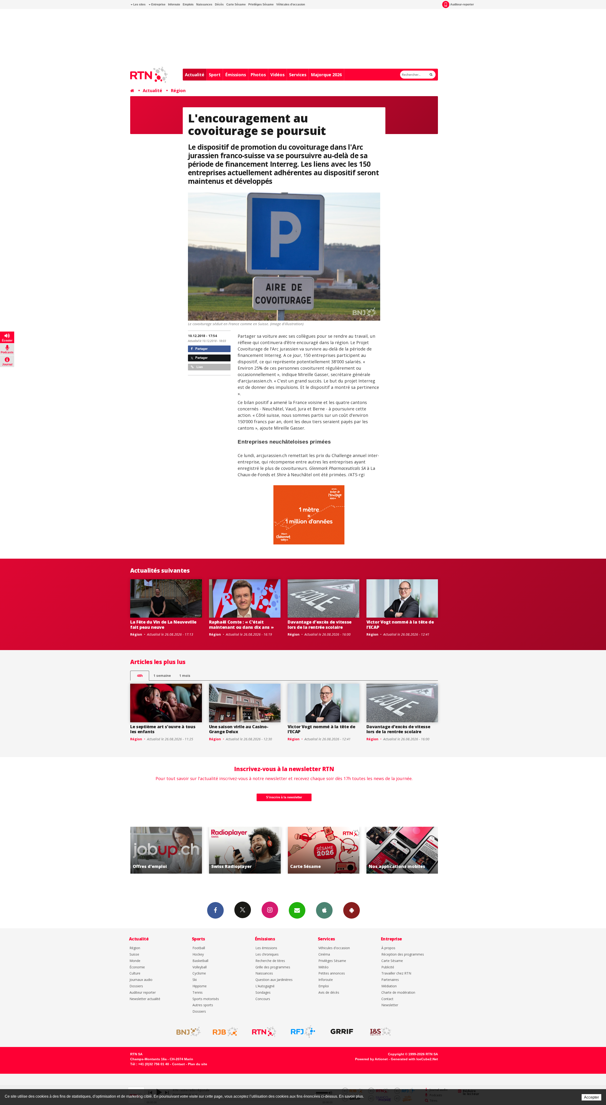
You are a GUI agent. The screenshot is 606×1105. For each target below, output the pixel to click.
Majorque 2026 (326, 74)
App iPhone (324, 910)
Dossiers (136, 986)
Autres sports (202, 1005)
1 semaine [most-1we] (162, 675)
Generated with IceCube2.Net (414, 1059)
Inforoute (174, 4)
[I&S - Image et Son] (380, 1031)
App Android (351, 910)
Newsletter (389, 1005)
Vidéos (277, 74)
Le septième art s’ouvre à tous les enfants (162, 729)
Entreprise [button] (158, 4)
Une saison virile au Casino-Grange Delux (238, 729)
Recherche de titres (270, 961)
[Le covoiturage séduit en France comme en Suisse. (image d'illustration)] (284, 257)
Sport (215, 74)
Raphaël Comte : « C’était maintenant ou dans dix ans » (241, 624)
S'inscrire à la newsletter (284, 797)
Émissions (235, 74)
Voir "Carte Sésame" (245, 850)
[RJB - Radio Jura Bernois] (225, 1031)
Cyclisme (199, 973)
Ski (194, 980)
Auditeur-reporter (462, 4)
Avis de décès (328, 993)
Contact (387, 999)
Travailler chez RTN (396, 973)
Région (178, 90)
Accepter (591, 1097)
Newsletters (297, 910)
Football (198, 948)
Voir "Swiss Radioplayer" (166, 850)
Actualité (194, 74)
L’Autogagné (265, 986)
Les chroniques (267, 954)
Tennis (197, 993)
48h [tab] (140, 675)
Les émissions (266, 948)
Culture (134, 973)
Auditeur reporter (142, 993)
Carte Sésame (236, 4)
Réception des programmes (402, 954)
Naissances (204, 4)
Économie (137, 967)
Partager (201, 348)
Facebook (215, 910)
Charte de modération (398, 993)
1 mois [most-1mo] (184, 675)
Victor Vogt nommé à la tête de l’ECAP (400, 624)
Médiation (389, 986)
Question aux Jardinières (274, 980)
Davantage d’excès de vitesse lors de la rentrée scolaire (320, 624)
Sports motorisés (205, 999)
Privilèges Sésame (261, 4)
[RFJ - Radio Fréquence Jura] (303, 1031)
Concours (262, 999)
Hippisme (199, 986)
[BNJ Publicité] (186, 1031)
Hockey (198, 954)
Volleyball (199, 967)
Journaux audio (140, 980)
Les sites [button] (139, 4)
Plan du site (197, 1064)
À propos (388, 948)
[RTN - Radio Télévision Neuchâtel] (264, 1031)
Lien (199, 367)
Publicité (387, 967)
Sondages (263, 993)
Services (297, 74)
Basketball (200, 961)
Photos (258, 74)
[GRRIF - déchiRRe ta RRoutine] (342, 1031)
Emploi (323, 986)
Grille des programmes (272, 967)
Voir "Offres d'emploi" (402, 850)
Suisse (134, 954)
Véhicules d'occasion (290, 4)
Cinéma (324, 954)
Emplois (188, 4)
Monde (134, 961)
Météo (323, 967)
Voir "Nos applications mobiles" (323, 850)
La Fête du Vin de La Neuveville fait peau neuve (163, 624)
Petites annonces (331, 973)
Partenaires (390, 980)
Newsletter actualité (144, 999)
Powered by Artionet (371, 1059)
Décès (219, 4)
